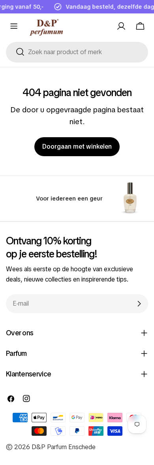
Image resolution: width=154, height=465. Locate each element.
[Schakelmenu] (14, 26)
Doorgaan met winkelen (77, 146)
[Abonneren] (139, 303)
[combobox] (77, 52)
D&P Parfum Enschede (64, 447)
